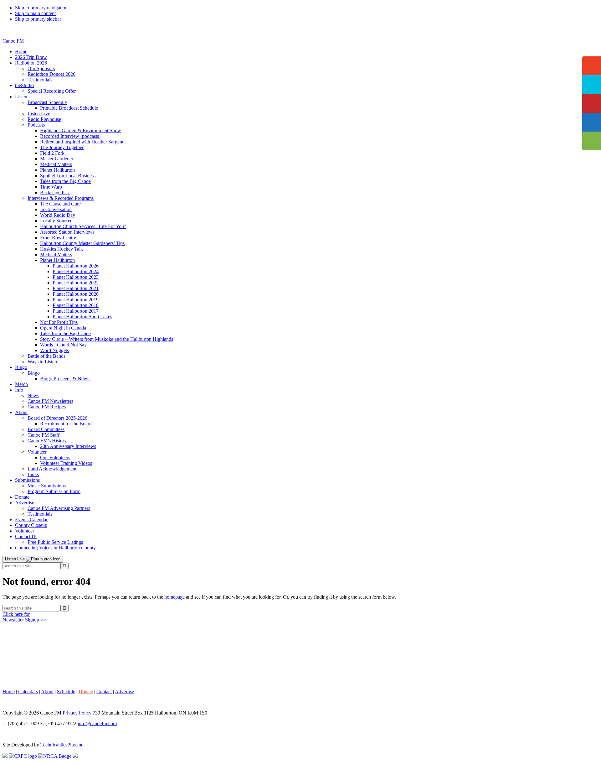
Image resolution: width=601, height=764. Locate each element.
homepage (174, 597)
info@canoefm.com (97, 723)
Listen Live (15, 559)
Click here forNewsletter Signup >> (24, 616)
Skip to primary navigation (41, 7)
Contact (104, 691)
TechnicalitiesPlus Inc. (62, 744)
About (47, 691)
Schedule (66, 691)
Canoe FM (13, 41)
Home (9, 691)
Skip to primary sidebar (38, 19)
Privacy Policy (77, 712)
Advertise (124, 691)
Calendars (28, 691)
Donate (86, 691)
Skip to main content (35, 13)
